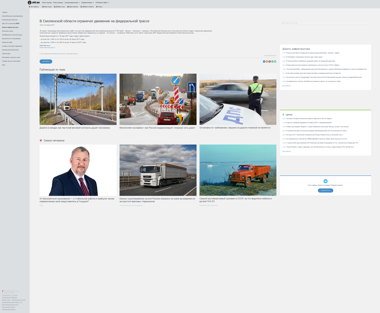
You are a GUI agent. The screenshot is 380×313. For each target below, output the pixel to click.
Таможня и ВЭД (7, 42)
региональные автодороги (10, 302)
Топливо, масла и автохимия (11, 61)
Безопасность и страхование (11, 38)
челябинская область (9, 309)
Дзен (3, 65)
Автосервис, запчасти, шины (11, 57)
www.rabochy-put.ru (47, 47)
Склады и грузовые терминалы (12, 46)
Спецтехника (6, 53)
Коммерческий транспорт (10, 50)
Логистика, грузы (7, 31)
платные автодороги (8, 307)
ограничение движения (9, 297)
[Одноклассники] (267, 61)
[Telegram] (275, 61)
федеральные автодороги (10, 304)
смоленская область (72, 53)
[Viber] (269, 61)
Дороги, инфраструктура (10, 27)
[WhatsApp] (272, 61)
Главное (4, 12)
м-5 (21, 302)
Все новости (286, 85)
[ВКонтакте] (264, 61)
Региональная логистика (10, 20)
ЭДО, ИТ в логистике (8, 23)
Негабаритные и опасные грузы (12, 35)
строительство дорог (18, 300)
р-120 (41, 53)
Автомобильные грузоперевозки (12, 16)
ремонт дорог (6, 300)
